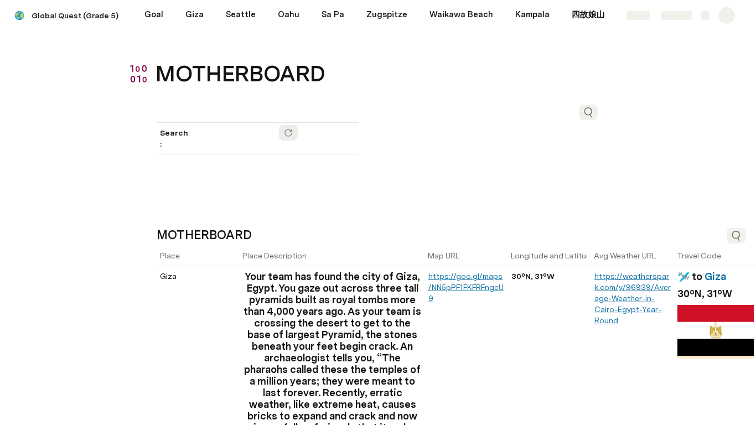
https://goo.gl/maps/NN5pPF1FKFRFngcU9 (466, 287)
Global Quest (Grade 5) (75, 15)
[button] (163, 49)
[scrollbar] (391, 421)
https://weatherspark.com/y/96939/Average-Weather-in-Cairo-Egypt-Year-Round (632, 298)
